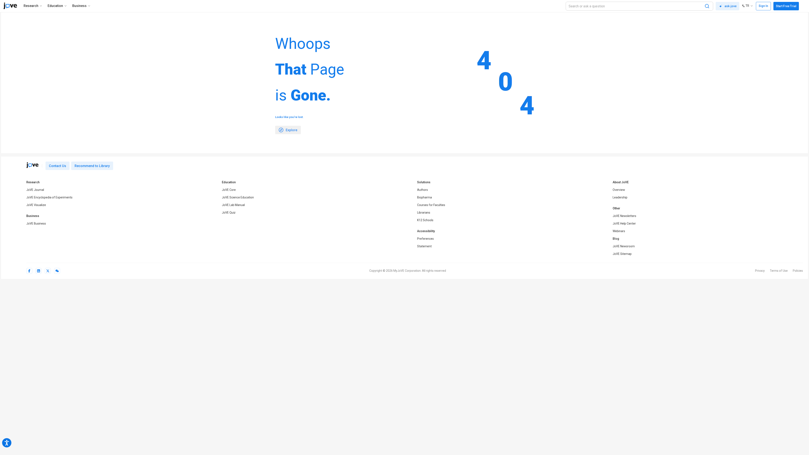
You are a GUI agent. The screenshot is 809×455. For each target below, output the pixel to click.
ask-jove (731, 6)
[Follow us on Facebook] (29, 271)
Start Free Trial (786, 6)
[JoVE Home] (10, 6)
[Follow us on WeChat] (57, 271)
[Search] (707, 6)
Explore (291, 130)
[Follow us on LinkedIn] (39, 271)
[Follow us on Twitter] (48, 271)
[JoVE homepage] (32, 165)
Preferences (425, 238)
